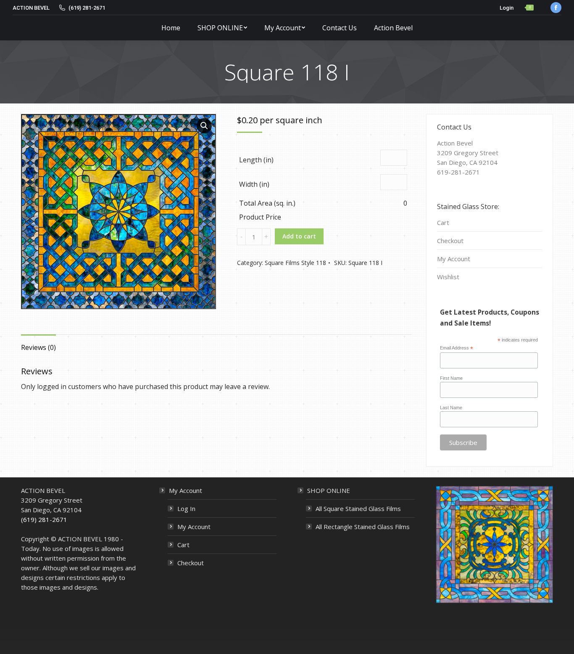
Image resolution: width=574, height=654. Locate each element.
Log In (186, 508)
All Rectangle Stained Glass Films (363, 526)
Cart (443, 222)
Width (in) (254, 184)
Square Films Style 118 (295, 263)
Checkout (450, 240)
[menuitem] (171, 27)
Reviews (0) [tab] (38, 347)
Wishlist (448, 277)
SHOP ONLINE (328, 490)
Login (506, 8)
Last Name (451, 407)
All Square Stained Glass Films (358, 508)
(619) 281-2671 (44, 519)
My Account (453, 258)
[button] (204, 125)
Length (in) (256, 159)
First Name (451, 378)
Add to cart (299, 236)
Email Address (456, 348)
